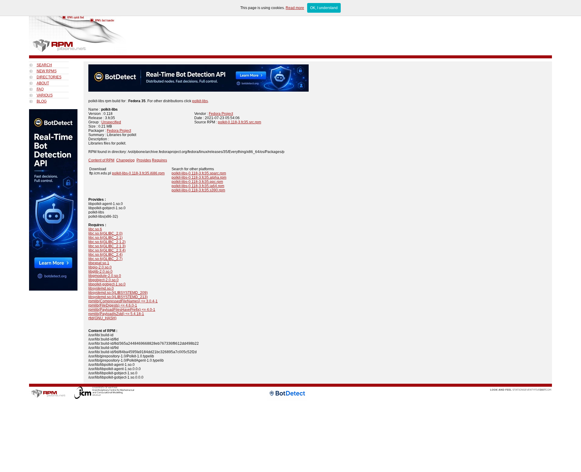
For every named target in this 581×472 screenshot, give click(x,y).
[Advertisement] (53, 381)
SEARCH (44, 65)
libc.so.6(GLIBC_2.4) (105, 254)
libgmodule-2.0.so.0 (104, 276)
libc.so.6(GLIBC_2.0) (105, 233)
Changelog (125, 160)
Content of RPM (101, 160)
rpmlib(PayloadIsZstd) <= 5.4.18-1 (116, 314)
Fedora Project (221, 114)
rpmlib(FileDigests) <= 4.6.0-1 (112, 305)
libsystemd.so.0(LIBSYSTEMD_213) (118, 297)
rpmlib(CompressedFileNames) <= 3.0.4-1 (123, 301)
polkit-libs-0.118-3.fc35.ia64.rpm (198, 186)
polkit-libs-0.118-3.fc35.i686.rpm (138, 173)
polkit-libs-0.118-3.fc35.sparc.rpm (199, 173)
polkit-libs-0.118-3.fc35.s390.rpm (198, 190)
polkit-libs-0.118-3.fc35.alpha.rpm (199, 177)
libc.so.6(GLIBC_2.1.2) (107, 242)
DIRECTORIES (49, 77)
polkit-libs (200, 101)
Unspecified (111, 122)
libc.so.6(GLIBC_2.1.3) (107, 246)
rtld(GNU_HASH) (102, 318)
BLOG (42, 101)
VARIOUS (45, 95)
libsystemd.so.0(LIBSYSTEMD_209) (118, 293)
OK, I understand (324, 8)
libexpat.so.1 (98, 263)
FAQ (40, 89)
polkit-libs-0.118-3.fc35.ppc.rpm (197, 182)
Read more (295, 8)
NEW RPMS (47, 71)
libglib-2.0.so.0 (100, 271)
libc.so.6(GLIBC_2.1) (105, 238)
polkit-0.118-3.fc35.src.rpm (239, 122)
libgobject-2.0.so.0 (103, 280)
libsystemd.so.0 (101, 288)
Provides (143, 160)
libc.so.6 (95, 229)
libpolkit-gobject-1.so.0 (107, 284)
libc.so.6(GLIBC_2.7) (105, 259)
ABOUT (43, 83)
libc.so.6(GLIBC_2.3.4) (107, 250)
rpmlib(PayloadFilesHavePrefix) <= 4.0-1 (121, 310)
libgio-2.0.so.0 (100, 267)
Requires (159, 160)
